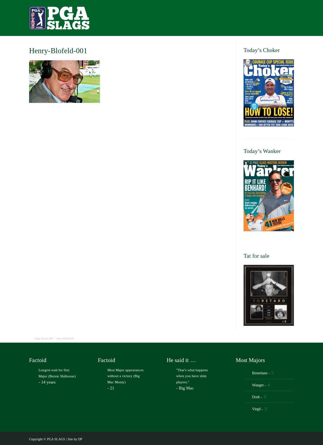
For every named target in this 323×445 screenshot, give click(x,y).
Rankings (276, 19)
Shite (299, 19)
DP (80, 439)
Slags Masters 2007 (44, 338)
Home (176, 19)
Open (196, 19)
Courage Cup (247, 19)
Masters (218, 19)
